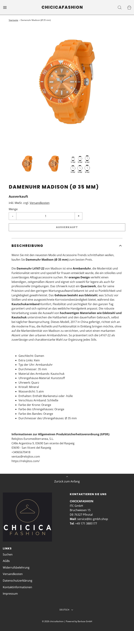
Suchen (8, 554)
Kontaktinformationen (17, 587)
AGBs (6, 561)
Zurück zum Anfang (67, 481)
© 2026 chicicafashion (53, 621)
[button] (27, 164)
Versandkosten (40, 203)
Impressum (10, 594)
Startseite (13, 20)
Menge (13, 209)
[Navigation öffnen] (5, 7)
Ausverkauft (67, 227)
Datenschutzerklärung (17, 580)
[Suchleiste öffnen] (119, 7)
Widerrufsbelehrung (16, 567)
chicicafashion (62, 7)
